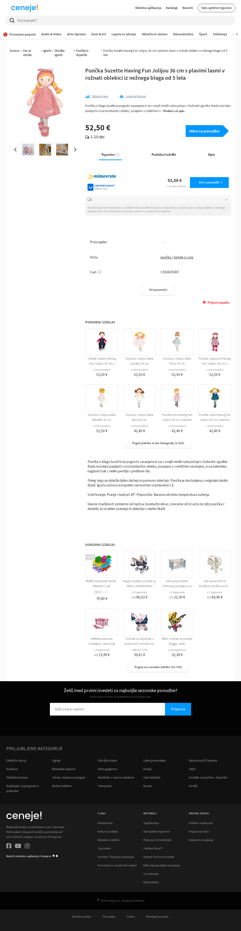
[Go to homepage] (24, 8)
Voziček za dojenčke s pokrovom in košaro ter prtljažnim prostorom (139, 644)
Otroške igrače (59, 53)
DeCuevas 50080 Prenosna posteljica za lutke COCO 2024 (177, 586)
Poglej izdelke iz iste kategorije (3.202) (158, 443)
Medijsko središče (108, 840)
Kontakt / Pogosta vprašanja (116, 857)
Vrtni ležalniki (151, 778)
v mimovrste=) (101, 370)
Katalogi (172, 8)
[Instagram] (27, 846)
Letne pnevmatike (154, 761)
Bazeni (147, 786)
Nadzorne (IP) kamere (203, 761)
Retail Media (151, 882)
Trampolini (105, 786)
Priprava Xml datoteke (157, 840)
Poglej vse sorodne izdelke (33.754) (158, 667)
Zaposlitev (104, 848)
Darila (130, 917)
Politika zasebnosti (201, 823)
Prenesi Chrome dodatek (158, 857)
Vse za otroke (27, 53)
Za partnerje (151, 874)
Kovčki (193, 786)
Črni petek (109, 917)
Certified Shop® (152, 848)
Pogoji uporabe (199, 831)
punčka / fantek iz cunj (177, 257)
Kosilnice (12, 769)
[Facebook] (8, 846)
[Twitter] (18, 846)
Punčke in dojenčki (82, 53)
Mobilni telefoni (62, 786)
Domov (15, 51)
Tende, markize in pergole (68, 778)
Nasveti (187, 8)
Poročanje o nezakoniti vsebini (117, 865)
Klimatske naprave (63, 769)
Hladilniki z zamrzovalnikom (116, 778)
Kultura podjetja (108, 831)
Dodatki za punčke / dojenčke (208, 778)
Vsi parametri (158, 290)
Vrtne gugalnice (107, 769)
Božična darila (81, 917)
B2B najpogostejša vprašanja (161, 865)
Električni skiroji (16, 761)
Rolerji (147, 769)
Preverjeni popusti (157, 917)
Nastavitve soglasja (201, 840)
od (139, 597)
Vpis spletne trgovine (216, 8)
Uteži (192, 769)
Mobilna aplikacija (148, 8)
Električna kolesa (17, 778)
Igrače (47, 51)
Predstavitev (105, 823)
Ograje (56, 761)
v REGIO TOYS (139, 650)
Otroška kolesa (107, 761)
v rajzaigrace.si (177, 650)
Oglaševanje (151, 823)
